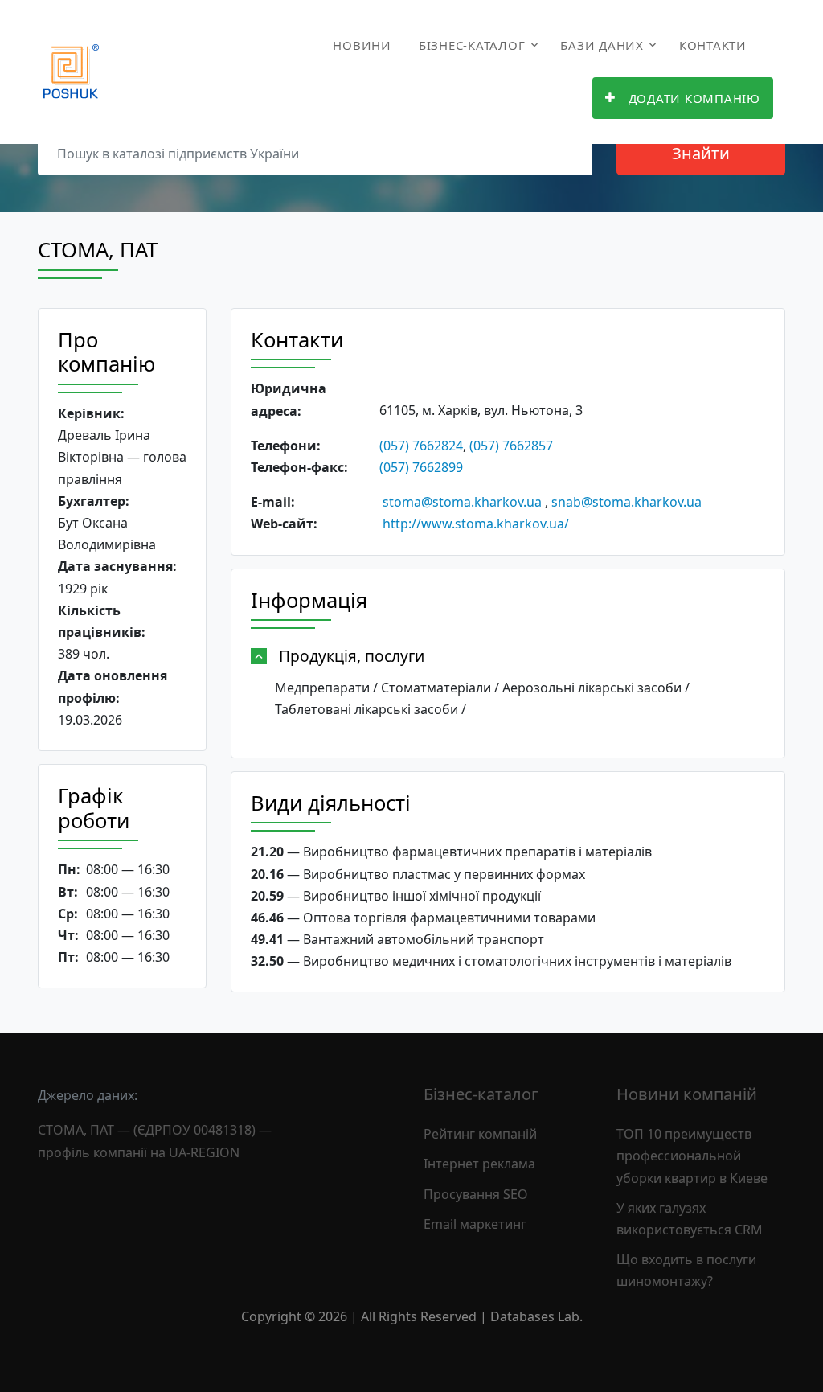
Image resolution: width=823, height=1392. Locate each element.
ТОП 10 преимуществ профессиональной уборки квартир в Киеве (692, 1155)
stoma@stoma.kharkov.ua (462, 502)
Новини (362, 45)
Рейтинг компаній (480, 1134)
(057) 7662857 (511, 445)
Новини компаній (686, 1094)
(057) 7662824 (421, 445)
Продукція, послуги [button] (351, 656)
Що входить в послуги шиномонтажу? (686, 1270)
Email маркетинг (475, 1224)
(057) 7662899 (421, 467)
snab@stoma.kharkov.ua (626, 502)
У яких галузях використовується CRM (689, 1218)
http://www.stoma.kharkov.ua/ (476, 523)
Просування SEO (476, 1194)
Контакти (713, 45)
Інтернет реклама (479, 1163)
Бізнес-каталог (472, 45)
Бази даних (602, 45)
